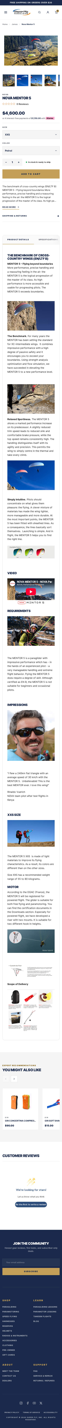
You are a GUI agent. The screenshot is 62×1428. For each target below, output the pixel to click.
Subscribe (31, 1271)
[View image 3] (36, 80)
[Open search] (39, 12)
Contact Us (9, 1376)
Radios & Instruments (15, 1336)
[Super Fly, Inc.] (22, 12)
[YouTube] (34, 1403)
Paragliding (9, 1307)
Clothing (7, 1345)
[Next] (57, 81)
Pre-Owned (8, 1350)
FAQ (35, 1371)
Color (6, 143)
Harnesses (8, 1321)
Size (4, 127)
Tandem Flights (42, 1316)
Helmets (7, 1331)
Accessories (9, 1340)
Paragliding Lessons (45, 1307)
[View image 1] (9, 80)
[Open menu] (5, 12)
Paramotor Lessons (44, 1312)
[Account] (48, 12)
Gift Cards (8, 1355)
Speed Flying (9, 1316)
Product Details (18, 239)
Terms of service (31, 1412)
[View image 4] (50, 80)
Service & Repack (43, 1376)
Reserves (7, 1326)
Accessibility (50, 1412)
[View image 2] (23, 80)
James (14, 24)
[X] (40, 1403)
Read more (9, 207)
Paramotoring (10, 1312)
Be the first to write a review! (31, 1204)
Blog (36, 1321)
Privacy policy (12, 1412)
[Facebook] (27, 1403)
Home (5, 24)
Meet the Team (10, 1371)
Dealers (7, 1381)
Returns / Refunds (44, 1381)
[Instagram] (21, 1403)
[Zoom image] (31, 50)
